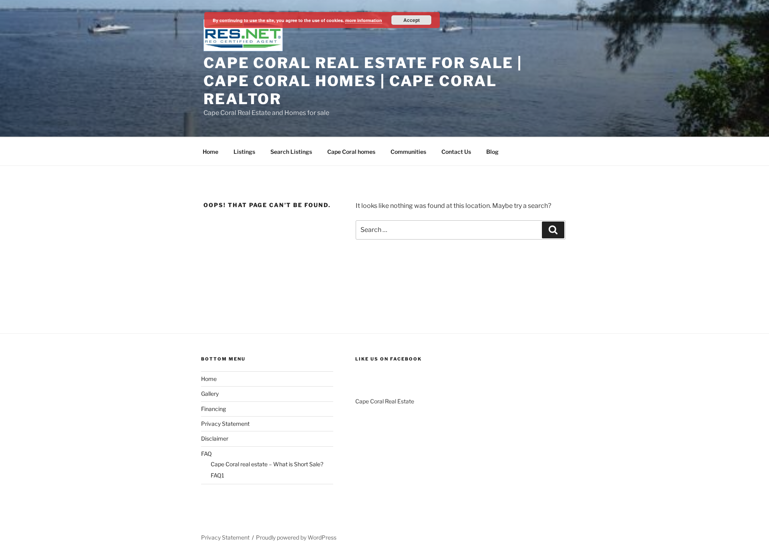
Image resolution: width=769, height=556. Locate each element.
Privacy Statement (225, 423)
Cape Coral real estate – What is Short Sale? (267, 464)
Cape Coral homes (351, 151)
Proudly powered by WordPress (296, 537)
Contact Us (456, 151)
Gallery (210, 393)
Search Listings (291, 151)
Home (210, 151)
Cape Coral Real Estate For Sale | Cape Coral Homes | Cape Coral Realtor (362, 81)
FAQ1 (217, 475)
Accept (411, 20)
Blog (492, 151)
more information (363, 20)
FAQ (206, 453)
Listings (244, 151)
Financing (213, 408)
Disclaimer (214, 438)
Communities (408, 151)
